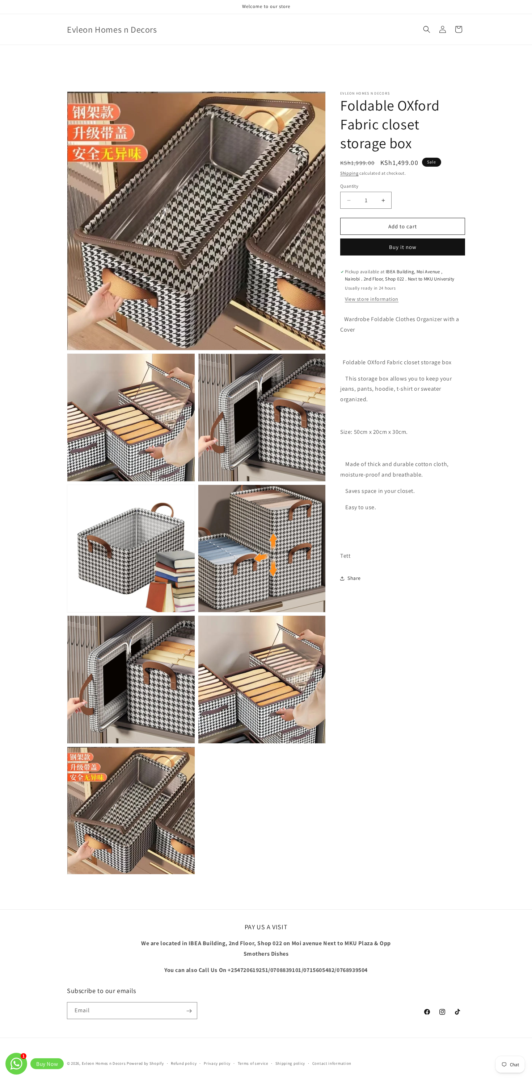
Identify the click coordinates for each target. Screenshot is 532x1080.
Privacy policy (217, 1063)
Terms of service (253, 1063)
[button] (427, 29)
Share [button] (354, 578)
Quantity (349, 186)
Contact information (331, 1063)
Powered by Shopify (145, 1063)
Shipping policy (290, 1063)
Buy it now (403, 247)
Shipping (349, 173)
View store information (371, 299)
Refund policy (184, 1063)
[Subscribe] (189, 1010)
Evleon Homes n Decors (104, 1063)
